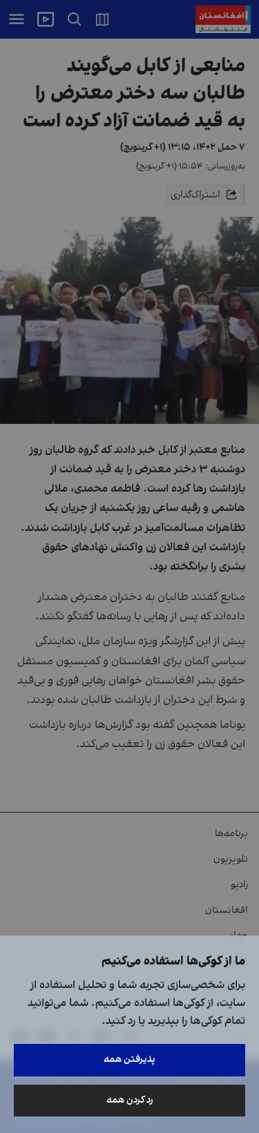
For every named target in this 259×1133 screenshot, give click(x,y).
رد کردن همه (129, 1100)
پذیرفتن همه (129, 1059)
